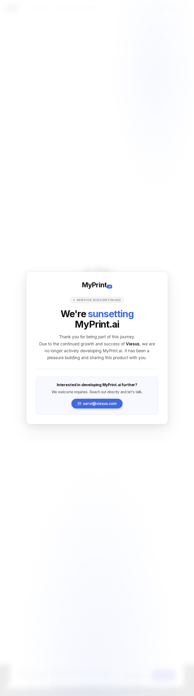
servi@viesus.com (100, 403)
